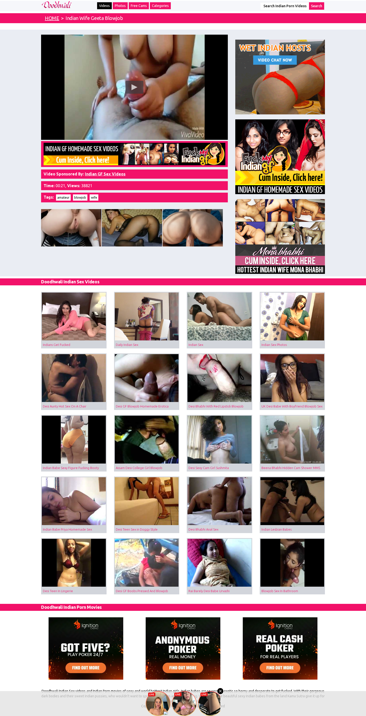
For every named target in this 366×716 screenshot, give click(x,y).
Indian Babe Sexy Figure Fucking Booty (71, 468)
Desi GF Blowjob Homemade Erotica (142, 406)
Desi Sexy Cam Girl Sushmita (208, 468)
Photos (120, 6)
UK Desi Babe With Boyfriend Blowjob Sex (291, 406)
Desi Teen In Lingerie (58, 591)
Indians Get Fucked (56, 344)
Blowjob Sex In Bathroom (279, 591)
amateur (63, 197)
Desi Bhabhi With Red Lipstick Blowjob (216, 406)
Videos (104, 6)
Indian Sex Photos (274, 344)
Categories (160, 6)
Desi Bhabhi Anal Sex (203, 529)
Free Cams (139, 6)
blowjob (80, 197)
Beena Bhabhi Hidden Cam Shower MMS (290, 468)
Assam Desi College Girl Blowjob (139, 468)
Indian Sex (195, 344)
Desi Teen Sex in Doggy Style (137, 529)
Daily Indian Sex (127, 344)
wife (94, 197)
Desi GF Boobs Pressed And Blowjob (142, 591)
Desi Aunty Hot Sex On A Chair (64, 406)
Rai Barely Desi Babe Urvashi (209, 591)
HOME (52, 18)
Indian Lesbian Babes (276, 529)
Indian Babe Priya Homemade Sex (67, 529)
